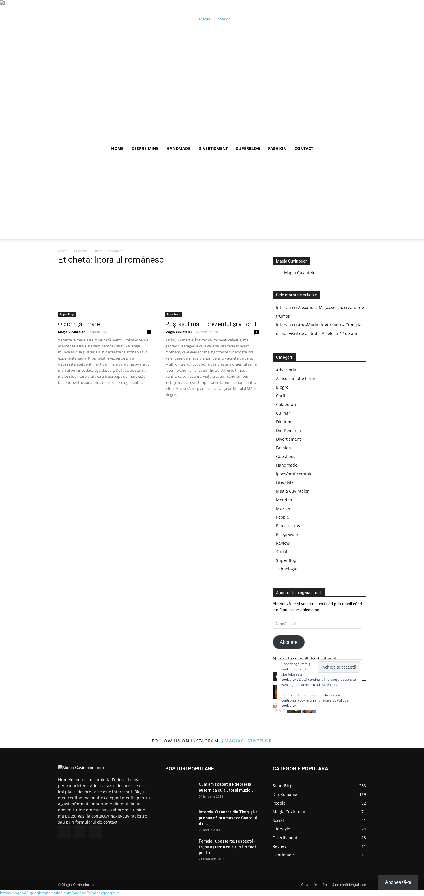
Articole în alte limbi (295, 378)
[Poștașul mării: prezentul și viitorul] (212, 294)
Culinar (283, 413)
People (282, 517)
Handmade (178, 148)
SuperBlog (248, 148)
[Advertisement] (212, 198)
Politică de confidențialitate (344, 884)
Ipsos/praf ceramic (294, 473)
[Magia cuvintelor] (212, 71)
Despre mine (145, 148)
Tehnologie (286, 569)
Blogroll (283, 387)
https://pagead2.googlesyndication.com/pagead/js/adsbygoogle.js (59, 893)
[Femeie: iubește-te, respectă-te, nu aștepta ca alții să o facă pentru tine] (179, 848)
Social (281, 551)
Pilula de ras (288, 525)
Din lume (285, 421)
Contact (303, 148)
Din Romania (288, 430)
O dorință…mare (79, 324)
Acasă (63, 250)
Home (117, 148)
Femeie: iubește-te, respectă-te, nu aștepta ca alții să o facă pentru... (228, 847)
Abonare (288, 642)
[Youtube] (95, 832)
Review (283, 543)
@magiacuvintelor (246, 741)
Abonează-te (398, 882)
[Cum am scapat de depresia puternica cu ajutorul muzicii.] (179, 791)
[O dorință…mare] (104, 294)
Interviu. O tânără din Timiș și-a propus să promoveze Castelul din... (228, 818)
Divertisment (213, 148)
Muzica (283, 508)
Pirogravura (287, 534)
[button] (359, 149)
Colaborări (286, 404)
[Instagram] (79, 832)
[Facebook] (64, 832)
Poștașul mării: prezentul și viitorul (210, 324)
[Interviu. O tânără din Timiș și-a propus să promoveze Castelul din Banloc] (179, 819)
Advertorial (286, 370)
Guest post (286, 456)
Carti (280, 396)
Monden (284, 499)
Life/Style (173, 314)
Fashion (277, 148)
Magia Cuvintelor (71, 332)
